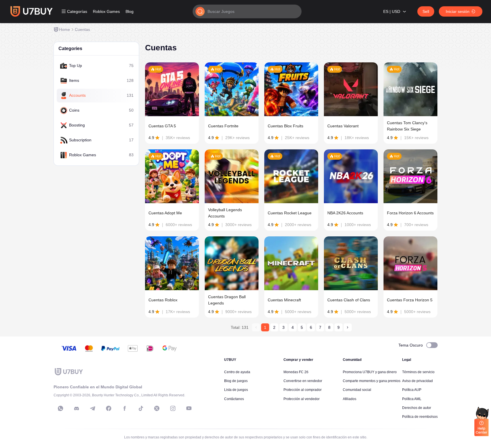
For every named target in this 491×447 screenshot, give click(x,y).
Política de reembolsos (420, 417)
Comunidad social (357, 390)
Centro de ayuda (237, 372)
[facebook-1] (108, 408)
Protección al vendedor (301, 399)
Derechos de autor (416, 408)
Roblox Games (106, 11)
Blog (130, 11)
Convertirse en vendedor (302, 381)
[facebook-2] (124, 408)
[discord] (76, 408)
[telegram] (92, 408)
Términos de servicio (418, 372)
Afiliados (349, 399)
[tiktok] (140, 408)
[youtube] (188, 408)
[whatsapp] (60, 408)
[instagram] (172, 408)
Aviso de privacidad (417, 381)
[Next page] (348, 327)
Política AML (411, 399)
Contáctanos (234, 399)
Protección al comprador (302, 390)
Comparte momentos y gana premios (371, 381)
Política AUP (411, 390)
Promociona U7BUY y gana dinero (370, 372)
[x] (156, 408)
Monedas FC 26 (295, 372)
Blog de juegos (236, 381)
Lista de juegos (236, 390)
